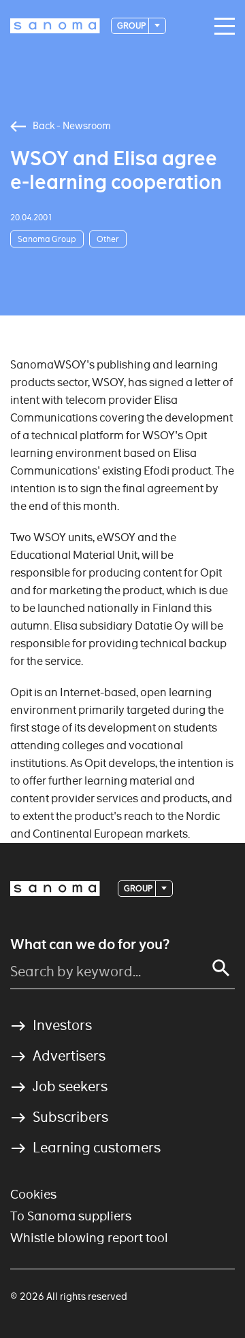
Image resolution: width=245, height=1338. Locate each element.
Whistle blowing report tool (89, 1238)
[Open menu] (221, 26)
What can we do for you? (89, 944)
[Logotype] (55, 888)
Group (132, 25)
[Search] (221, 968)
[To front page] (55, 25)
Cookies (33, 1194)
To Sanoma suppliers (70, 1216)
